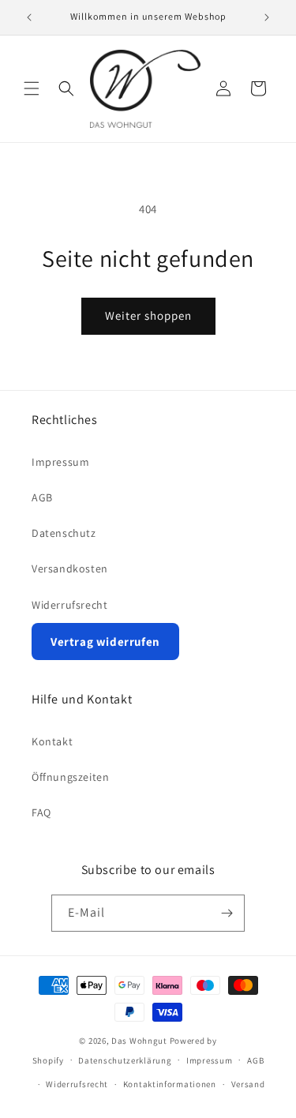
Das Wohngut (139, 1040)
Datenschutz (64, 533)
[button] (31, 88)
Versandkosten (70, 568)
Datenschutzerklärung (124, 1060)
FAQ (41, 812)
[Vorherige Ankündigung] (29, 17)
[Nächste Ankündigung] (266, 17)
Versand (248, 1084)
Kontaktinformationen (169, 1084)
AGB (42, 497)
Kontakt (52, 741)
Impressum (60, 462)
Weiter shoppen (148, 315)
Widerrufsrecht (69, 605)
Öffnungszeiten (70, 777)
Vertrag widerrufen (105, 641)
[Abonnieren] (226, 913)
